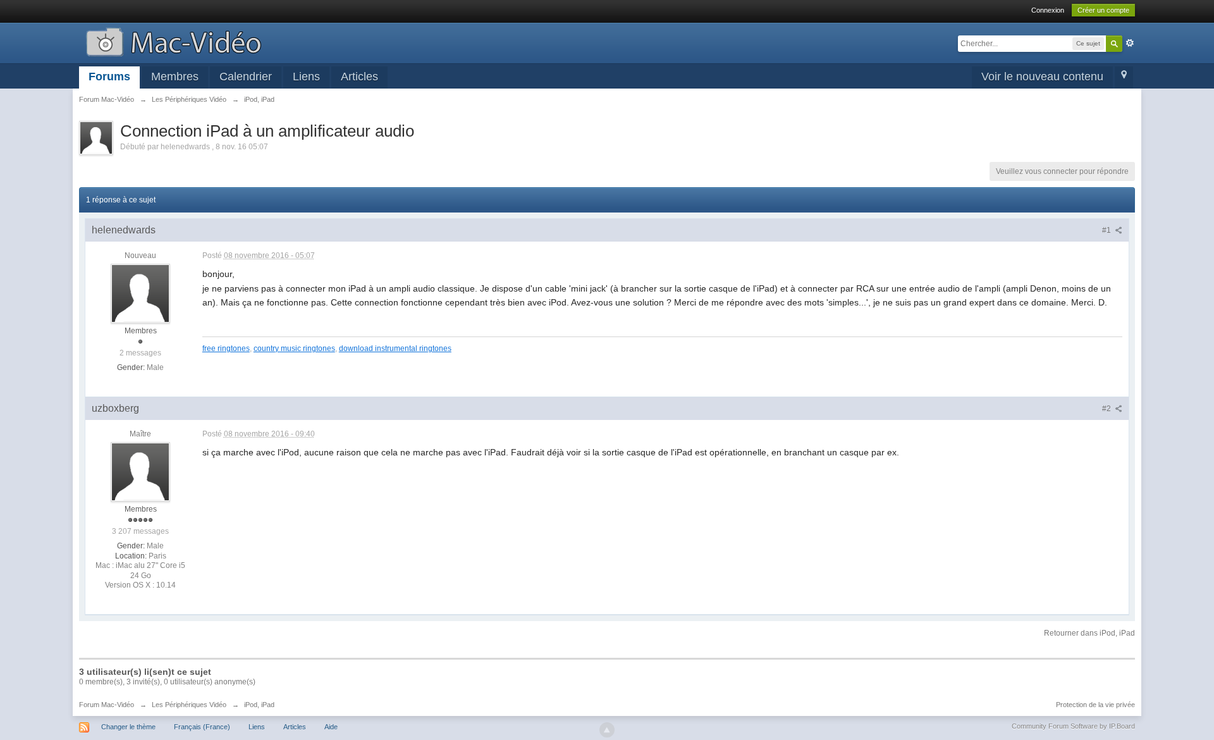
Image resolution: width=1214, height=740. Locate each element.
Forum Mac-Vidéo (106, 704)
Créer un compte (1103, 10)
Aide (331, 727)
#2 (1107, 408)
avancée (1130, 43)
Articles (359, 76)
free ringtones (226, 348)
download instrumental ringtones (395, 348)
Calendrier (245, 76)
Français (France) (202, 727)
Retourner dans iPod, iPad (1089, 633)
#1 (1107, 230)
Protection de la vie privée (1095, 704)
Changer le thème (128, 727)
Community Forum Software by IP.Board (1073, 726)
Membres (175, 76)
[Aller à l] (173, 41)
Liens (306, 76)
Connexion (1047, 10)
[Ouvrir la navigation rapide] (1124, 77)
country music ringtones (294, 348)
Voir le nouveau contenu (1042, 76)
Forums (109, 76)
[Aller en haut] (607, 729)
